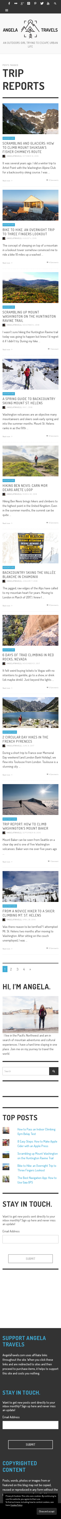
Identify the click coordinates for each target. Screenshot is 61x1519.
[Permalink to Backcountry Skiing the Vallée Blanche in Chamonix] (30, 547)
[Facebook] (9, 3)
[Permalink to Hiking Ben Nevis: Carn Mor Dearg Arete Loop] (30, 460)
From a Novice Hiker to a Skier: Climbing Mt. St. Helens (29, 912)
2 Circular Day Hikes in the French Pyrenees (25, 739)
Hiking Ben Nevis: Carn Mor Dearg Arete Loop (25, 487)
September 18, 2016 (32, 832)
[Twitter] (41, 3)
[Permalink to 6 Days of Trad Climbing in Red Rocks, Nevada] (30, 630)
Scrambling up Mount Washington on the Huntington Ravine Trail (29, 316)
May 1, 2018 (27, 407)
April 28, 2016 (29, 919)
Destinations (9, 732)
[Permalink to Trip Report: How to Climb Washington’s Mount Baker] (30, 799)
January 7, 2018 (30, 581)
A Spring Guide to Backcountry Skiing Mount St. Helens (29, 400)
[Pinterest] (35, 3)
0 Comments (53, 180)
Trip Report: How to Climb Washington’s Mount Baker (25, 826)
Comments (53, 262)
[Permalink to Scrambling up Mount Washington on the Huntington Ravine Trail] (30, 287)
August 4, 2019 (30, 238)
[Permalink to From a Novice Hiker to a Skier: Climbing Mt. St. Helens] (30, 886)
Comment (54, 349)
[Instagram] (28, 3)
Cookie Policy (16, 1505)
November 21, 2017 (31, 663)
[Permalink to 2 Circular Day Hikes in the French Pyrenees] (30, 712)
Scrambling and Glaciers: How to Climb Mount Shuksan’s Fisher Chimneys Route (28, 147)
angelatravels (14, 156)
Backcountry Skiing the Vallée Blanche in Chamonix (29, 574)
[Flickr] (15, 3)
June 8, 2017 (28, 746)
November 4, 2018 (31, 325)
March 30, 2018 (30, 494)
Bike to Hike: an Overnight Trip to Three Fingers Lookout (29, 231)
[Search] (7, 10)
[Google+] (22, 3)
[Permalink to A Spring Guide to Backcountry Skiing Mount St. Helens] (30, 374)
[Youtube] (48, 3)
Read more (7, 180)
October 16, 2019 (31, 156)
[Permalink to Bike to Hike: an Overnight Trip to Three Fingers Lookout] (30, 205)
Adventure (8, 138)
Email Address (11, 1231)
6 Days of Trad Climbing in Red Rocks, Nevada (28, 656)
